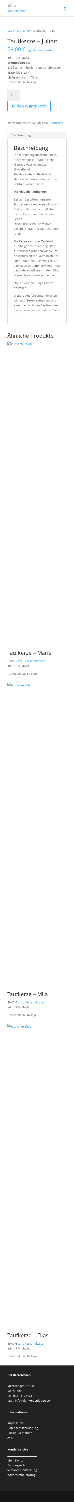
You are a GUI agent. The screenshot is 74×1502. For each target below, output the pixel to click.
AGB (10, 1438)
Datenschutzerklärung (22, 1428)
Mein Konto (15, 1460)
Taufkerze (23, 31)
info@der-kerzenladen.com (33, 1400)
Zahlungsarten (17, 1465)
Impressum (15, 1423)
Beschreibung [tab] (21, 135)
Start (10, 31)
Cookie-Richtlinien (19, 1433)
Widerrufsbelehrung (21, 1475)
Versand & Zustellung (22, 1470)
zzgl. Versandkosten (40, 50)
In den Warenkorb (29, 106)
